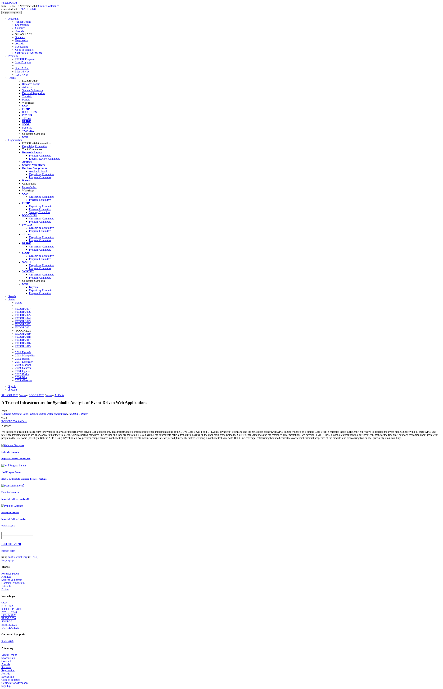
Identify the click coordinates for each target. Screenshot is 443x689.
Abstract (6, 425)
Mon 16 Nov (22, 71)
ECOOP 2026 (23, 311)
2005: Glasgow (23, 380)
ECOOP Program (24, 59)
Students (20, 37)
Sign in (12, 386)
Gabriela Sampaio (11, 413)
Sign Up (6, 686)
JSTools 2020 (8, 615)
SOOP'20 (6, 621)
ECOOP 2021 (23, 327)
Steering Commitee (39, 212)
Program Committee (40, 155)
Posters (26, 99)
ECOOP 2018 (23, 336)
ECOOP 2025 (23, 315)
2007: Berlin (22, 374)
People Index (29, 187)
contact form (8, 550)
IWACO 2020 (9, 612)
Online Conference (48, 5)
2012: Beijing (22, 358)
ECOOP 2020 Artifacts (14, 421)
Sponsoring (21, 46)
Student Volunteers (32, 90)
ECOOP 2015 (23, 346)
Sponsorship (22, 24)
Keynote (33, 287)
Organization (15, 140)
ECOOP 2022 (23, 324)
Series (18, 302)
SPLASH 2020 (27, 9)
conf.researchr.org (18, 556)
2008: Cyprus (22, 371)
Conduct (20, 27)
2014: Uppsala (23, 352)
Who (4, 410)
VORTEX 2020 (10, 627)
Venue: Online (23, 21)
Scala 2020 (7, 641)
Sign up (12, 389)
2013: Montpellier (25, 355)
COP (4, 602)
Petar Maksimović (57, 413)
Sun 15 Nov (22, 68)
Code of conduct (24, 49)
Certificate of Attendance (28, 52)
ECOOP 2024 (23, 318)
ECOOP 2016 (23, 343)
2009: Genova (23, 367)
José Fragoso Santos (34, 413)
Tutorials (27, 96)
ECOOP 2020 (36, 395)
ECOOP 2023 (23, 321)
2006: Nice (21, 377)
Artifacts (26, 87)
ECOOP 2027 (23, 308)
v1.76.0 (33, 556)
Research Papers (31, 83)
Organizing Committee (34, 146)
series (23, 395)
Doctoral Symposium (33, 93)
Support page (7, 560)
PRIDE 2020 (8, 618)
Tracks (12, 77)
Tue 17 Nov (21, 74)
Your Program (23, 62)
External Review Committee (44, 158)
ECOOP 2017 (23, 339)
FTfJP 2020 (7, 605)
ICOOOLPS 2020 (11, 609)
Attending (13, 18)
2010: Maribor (23, 364)
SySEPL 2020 (9, 624)
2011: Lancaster (24, 361)
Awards (19, 31)
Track (4, 418)
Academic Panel (38, 171)
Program (13, 55)
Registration (21, 40)
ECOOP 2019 (23, 333)
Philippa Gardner (78, 413)
